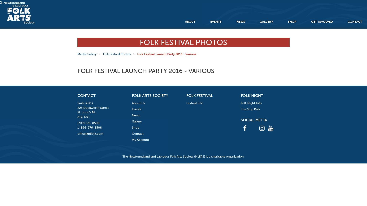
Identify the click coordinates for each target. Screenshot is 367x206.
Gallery (266, 21)
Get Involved (322, 21)
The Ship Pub (250, 109)
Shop (292, 21)
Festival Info (194, 103)
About (190, 21)
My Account (140, 140)
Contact (355, 21)
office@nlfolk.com (90, 133)
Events (216, 21)
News (240, 21)
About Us (138, 103)
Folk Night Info (251, 103)
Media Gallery (87, 54)
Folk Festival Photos (117, 54)
